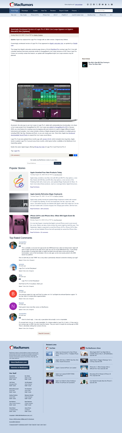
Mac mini (13, 15)
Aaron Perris (28, 408)
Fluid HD (34, 424)
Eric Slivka (27, 376)
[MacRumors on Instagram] (91, 5)
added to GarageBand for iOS (58, 127)
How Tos (44, 10)
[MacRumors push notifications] (106, 5)
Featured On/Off (14, 424)
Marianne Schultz (29, 395)
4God (20, 275)
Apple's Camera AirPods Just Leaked (66, 367)
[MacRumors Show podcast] (88, 5)
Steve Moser (12, 408)
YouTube (52, 348)
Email (10, 379)
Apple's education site (56, 43)
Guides (35, 10)
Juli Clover (12, 382)
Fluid (30, 424)
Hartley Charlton (38, 35)
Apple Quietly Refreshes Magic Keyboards (46, 194)
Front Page (14, 10)
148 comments (45, 208)
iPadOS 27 (65, 15)
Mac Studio (23, 15)
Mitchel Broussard (13, 388)
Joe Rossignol (58, 174)
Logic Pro (17, 151)
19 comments (44, 232)
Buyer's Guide (63, 10)
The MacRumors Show (93, 348)
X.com (14, 379)
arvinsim (21, 264)
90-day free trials (39, 147)
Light (41, 424)
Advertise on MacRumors (19, 367)
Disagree (32, 260)
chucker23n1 (22, 242)
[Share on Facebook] (75, 155)
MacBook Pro (55, 49)
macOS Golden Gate (77, 15)
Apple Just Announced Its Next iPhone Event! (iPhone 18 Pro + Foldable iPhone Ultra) (67, 353)
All (111, 15)
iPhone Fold (46, 15)
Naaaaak (21, 303)
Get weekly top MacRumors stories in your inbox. (44, 160)
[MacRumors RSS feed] (109, 5)
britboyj (21, 290)
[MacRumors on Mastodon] (100, 5)
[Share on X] (71, 155)
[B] (13, 297)
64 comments (15, 155)
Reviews (53, 10)
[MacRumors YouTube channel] (103, 5)
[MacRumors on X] (97, 5)
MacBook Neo (91, 15)
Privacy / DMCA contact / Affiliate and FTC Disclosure (21, 419)
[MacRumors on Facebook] (94, 5)
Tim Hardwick (28, 388)
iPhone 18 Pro (35, 15)
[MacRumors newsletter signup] (112, 5)
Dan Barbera (12, 401)
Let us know (78, 4)
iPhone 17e (103, 15)
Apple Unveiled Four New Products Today (46, 172)
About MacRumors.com (19, 362)
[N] (13, 309)
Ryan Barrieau (28, 401)
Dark (44, 424)
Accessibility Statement (14, 421)
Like (28, 260)
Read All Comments (44, 333)
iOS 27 (55, 15)
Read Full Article (34, 187)
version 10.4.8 (47, 139)
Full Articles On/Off (23, 424)
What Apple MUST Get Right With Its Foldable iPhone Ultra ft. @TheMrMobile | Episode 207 (101, 353)
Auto (38, 424)
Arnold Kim (12, 376)
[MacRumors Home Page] (21, 4)
